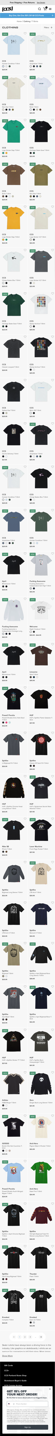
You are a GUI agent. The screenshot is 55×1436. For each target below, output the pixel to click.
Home (19, 21)
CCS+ (6, 1370)
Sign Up (27, 1427)
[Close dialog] (50, 1389)
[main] (27, 690)
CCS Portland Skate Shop (15, 1375)
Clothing (26, 21)
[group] (27, 2)
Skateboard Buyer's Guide (15, 1380)
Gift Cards (8, 1365)
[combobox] (11, 1404)
